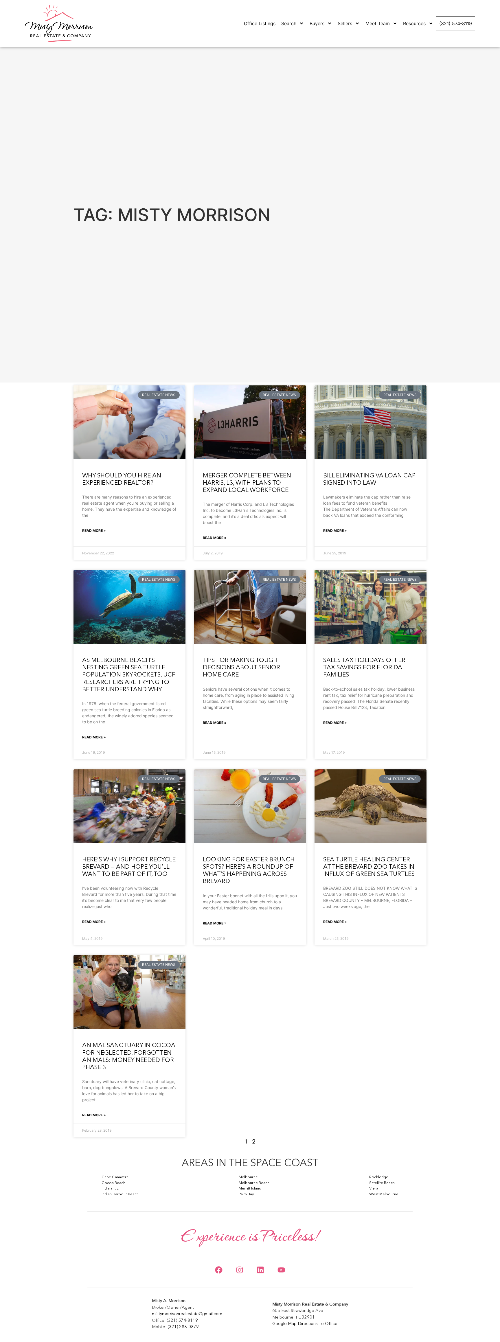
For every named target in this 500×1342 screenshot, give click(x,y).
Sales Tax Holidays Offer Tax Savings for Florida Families (364, 667)
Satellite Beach (382, 1183)
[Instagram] (239, 1270)
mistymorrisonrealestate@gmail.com (187, 1314)
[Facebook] (218, 1270)
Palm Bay (246, 1194)
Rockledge (378, 1177)
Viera (373, 1188)
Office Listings (259, 23)
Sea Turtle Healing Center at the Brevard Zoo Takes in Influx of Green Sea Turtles (369, 867)
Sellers (345, 23)
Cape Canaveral (115, 1177)
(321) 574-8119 (455, 23)
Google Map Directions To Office (304, 1324)
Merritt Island (250, 1188)
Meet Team (377, 23)
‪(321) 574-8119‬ (182, 1321)
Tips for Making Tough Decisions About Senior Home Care (241, 667)
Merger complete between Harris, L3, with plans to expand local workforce (247, 483)
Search (288, 23)
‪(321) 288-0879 (183, 1327)
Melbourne (248, 1177)
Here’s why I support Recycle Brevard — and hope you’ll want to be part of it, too (129, 867)
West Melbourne (383, 1194)
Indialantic (110, 1188)
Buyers (317, 23)
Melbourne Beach (254, 1183)
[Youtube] (281, 1270)
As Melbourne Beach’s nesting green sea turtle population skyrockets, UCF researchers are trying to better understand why (128, 675)
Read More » (94, 530)
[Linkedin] (260, 1270)
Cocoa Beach (113, 1183)
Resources (414, 23)
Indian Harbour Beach (120, 1194)
